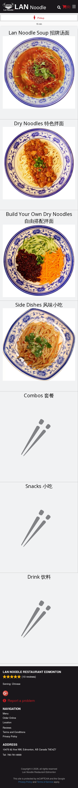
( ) (68, 6)
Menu (6, 713)
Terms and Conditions (14, 732)
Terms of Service (45, 781)
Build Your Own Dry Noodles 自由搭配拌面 (39, 217)
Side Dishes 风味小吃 (39, 304)
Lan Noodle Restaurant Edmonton (32, 672)
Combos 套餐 (39, 395)
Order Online (9, 717)
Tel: (12, 754)
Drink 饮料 (39, 576)
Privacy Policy (10, 736)
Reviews (7, 727)
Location (7, 722)
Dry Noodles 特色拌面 (39, 123)
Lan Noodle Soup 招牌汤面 (39, 32)
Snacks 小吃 (39, 486)
